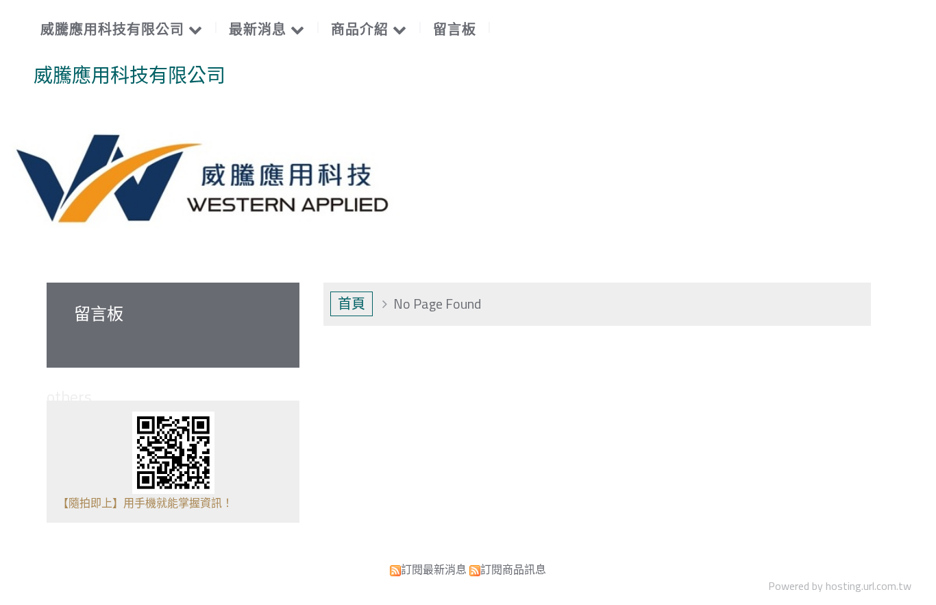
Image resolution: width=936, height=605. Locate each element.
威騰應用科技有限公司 (129, 75)
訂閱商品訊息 (513, 569)
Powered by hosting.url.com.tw (839, 586)
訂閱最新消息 (434, 569)
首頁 (351, 303)
